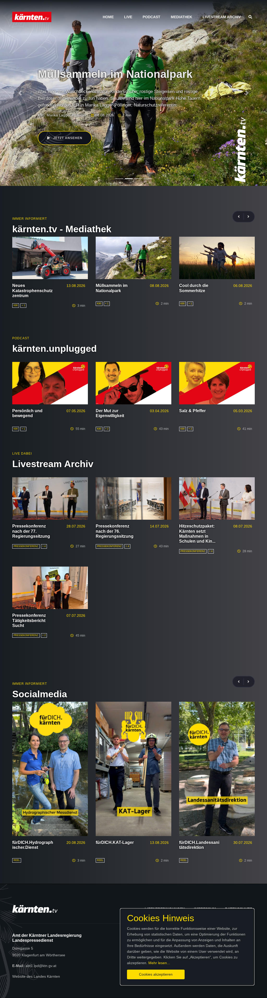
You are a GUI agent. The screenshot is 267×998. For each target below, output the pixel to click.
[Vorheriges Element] (20, 93)
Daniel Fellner (58, 128)
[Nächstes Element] (247, 93)
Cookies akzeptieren (156, 974)
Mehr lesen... (159, 963)
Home (108, 17)
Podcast (151, 17)
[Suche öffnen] (251, 17)
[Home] (31, 17)
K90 (41, 128)
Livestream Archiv (222, 17)
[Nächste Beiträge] (248, 216)
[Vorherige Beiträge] (241, 216)
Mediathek (181, 17)
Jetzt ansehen (67, 151)
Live (128, 17)
